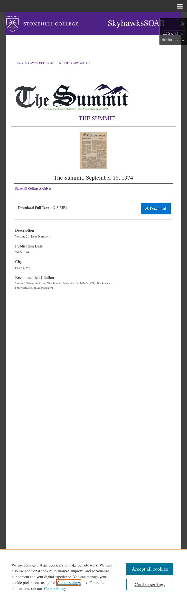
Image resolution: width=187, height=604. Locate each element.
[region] (93, 576)
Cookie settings (69, 582)
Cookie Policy (55, 588)
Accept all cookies (150, 569)
